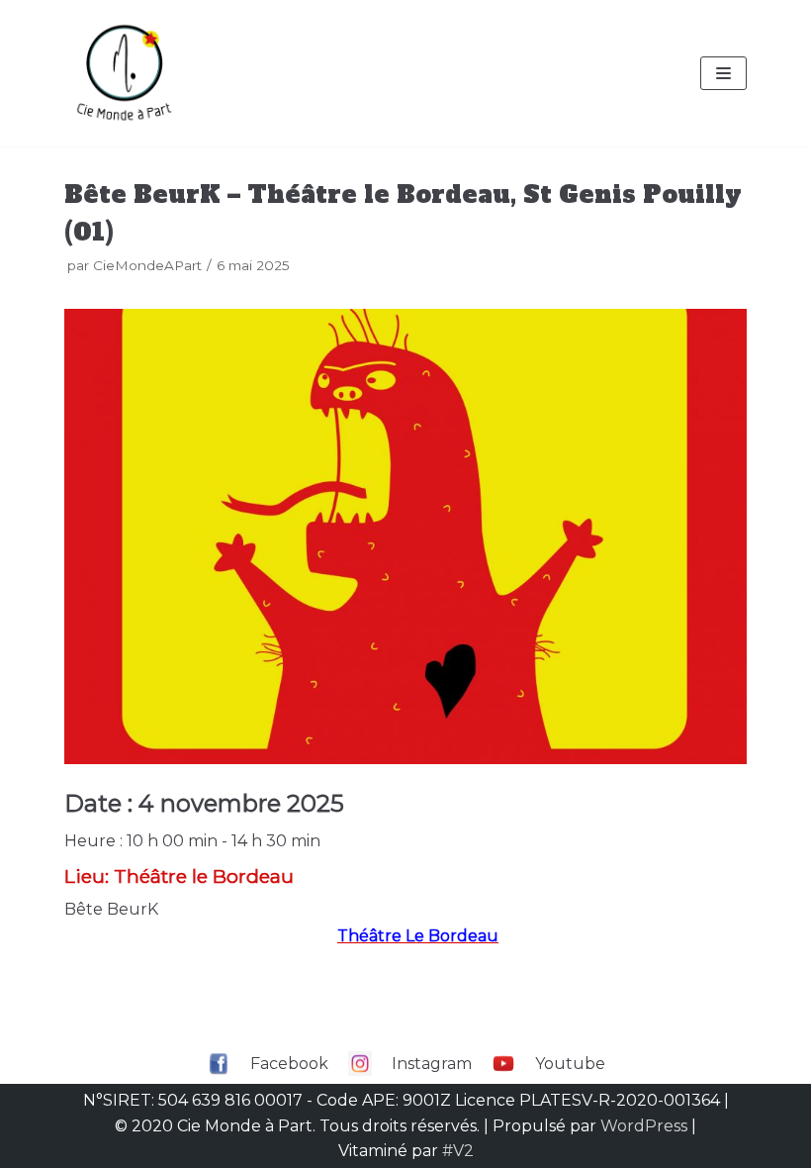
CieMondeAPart (147, 265)
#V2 (458, 1150)
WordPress (643, 1126)
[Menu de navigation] (723, 73)
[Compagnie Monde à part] (123, 73)
